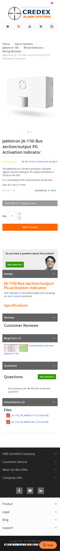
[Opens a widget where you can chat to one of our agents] (48, 545)
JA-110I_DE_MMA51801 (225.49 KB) (30, 421)
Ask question (15, 264)
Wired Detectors (34, 47)
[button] (28, 131)
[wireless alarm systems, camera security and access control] (30, 7)
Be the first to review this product (40, 161)
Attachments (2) (14, 402)
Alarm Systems (24, 44)
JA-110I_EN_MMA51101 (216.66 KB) (30, 415)
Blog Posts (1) (12, 338)
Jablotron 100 (10, 47)
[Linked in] (41, 490)
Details (8, 274)
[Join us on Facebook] (19, 490)
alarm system (14, 296)
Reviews (9, 317)
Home (6, 44)
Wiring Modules (12, 51)
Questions (10, 365)
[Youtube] (30, 490)
